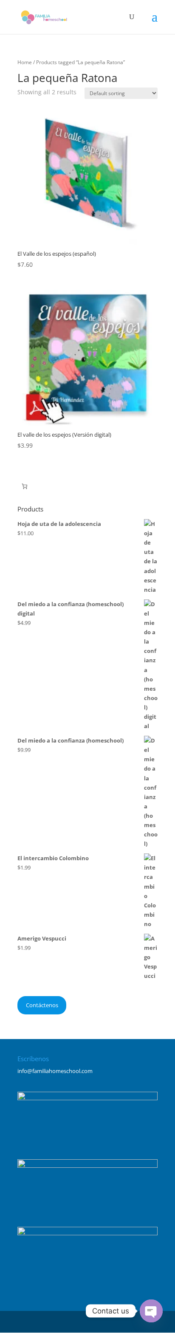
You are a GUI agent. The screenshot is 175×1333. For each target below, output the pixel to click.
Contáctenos (42, 1005)
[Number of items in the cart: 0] (24, 487)
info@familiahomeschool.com (55, 1071)
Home (24, 62)
